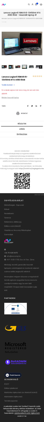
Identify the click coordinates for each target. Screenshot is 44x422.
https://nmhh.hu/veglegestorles (31, 168)
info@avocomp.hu (14, 256)
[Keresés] (29, 4)
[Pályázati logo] (15, 311)
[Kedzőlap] (22, 241)
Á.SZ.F (6, 384)
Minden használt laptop (10, 98)
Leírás (22, 129)
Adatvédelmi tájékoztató (13, 397)
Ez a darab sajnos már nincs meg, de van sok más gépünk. (20, 92)
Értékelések (22, 134)
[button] (40, 47)
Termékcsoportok (10, 401)
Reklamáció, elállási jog (12, 222)
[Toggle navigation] (41, 4)
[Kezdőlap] (4, 4)
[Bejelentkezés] (32, 4)
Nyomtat (24, 113)
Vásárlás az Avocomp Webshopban (17, 230)
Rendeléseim (9, 213)
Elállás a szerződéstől (12, 226)
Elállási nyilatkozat (11, 388)
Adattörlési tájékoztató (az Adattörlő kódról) (20, 392)
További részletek (7, 85)
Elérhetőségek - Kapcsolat (14, 205)
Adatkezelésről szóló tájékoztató (27, 413)
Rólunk (6, 209)
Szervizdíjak (8, 234)
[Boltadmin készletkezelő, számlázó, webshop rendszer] (15, 364)
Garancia (7, 218)
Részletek (22, 123)
